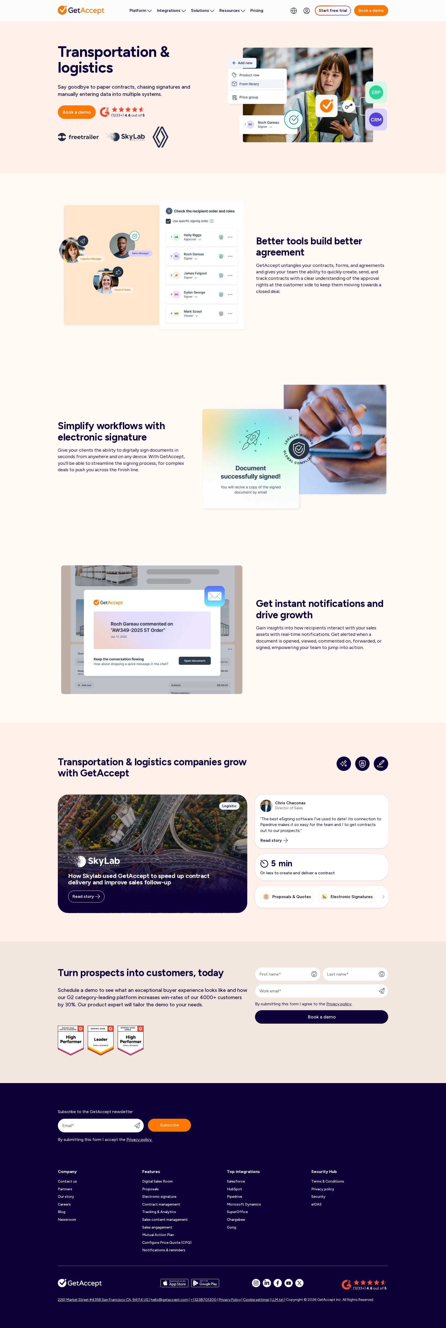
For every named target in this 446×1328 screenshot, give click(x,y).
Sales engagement (157, 1227)
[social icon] (256, 1283)
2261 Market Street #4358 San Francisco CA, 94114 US (103, 1300)
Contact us (67, 1181)
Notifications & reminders (163, 1250)
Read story (83, 896)
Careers (64, 1204)
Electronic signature (159, 1196)
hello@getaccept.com (169, 1300)
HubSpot (234, 1189)
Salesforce (236, 1181)
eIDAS (316, 1204)
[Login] (306, 10)
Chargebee (236, 1219)
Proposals (150, 1189)
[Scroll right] (382, 897)
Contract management (161, 1204)
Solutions (200, 10)
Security (318, 1196)
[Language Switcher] (294, 10)
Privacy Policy (230, 1300)
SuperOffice (237, 1212)
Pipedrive (234, 1196)
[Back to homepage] (81, 10)
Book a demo (371, 10)
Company (67, 1171)
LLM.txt (278, 1300)
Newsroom (67, 1219)
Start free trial (333, 10)
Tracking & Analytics (159, 1212)
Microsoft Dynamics (244, 1204)
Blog (61, 1212)
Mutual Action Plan (158, 1235)
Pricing (256, 10)
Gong (231, 1227)
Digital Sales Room (157, 1181)
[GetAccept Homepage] (80, 1285)
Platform (138, 10)
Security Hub (324, 1171)
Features (151, 1171)
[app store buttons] (174, 1285)
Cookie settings (256, 1300)
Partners (65, 1189)
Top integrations (243, 1171)
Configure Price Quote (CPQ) (167, 1242)
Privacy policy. (339, 1003)
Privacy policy (322, 1189)
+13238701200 (203, 1300)
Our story (66, 1196)
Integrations (168, 10)
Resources (229, 10)
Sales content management (165, 1219)
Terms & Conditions (327, 1181)
